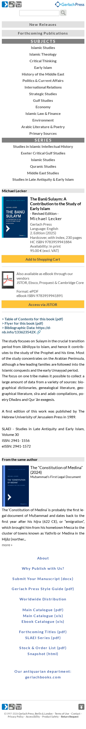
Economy (43, 107)
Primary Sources (43, 133)
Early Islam (43, 67)
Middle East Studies (43, 173)
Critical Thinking (43, 61)
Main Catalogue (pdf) (43, 610)
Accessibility (33, 716)
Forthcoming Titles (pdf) (43, 631)
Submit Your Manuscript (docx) (42, 578)
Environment (43, 120)
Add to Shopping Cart (42, 259)
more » (7, 545)
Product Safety (50, 716)
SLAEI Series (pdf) (43, 637)
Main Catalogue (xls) (43, 615)
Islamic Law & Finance (43, 113)
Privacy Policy (16, 716)
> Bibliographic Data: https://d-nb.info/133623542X (26, 329)
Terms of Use (62, 713)
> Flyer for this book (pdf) (22, 323)
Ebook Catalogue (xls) (43, 621)
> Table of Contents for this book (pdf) (32, 319)
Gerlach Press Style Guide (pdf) (43, 588)
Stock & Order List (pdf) (43, 647)
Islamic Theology (43, 54)
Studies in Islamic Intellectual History (43, 146)
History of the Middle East (43, 74)
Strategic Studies (43, 94)
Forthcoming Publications (43, 33)
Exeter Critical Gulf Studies (43, 153)
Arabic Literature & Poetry (43, 126)
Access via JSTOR (43, 304)
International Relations (43, 87)
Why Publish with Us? (43, 568)
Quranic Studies (43, 166)
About (43, 558)
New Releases (43, 24)
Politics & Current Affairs (43, 80)
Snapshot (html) (43, 653)
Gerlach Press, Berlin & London (36, 713)
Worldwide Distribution (43, 599)
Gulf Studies (43, 100)
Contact (75, 713)
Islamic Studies (43, 47)
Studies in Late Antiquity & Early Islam (43, 179)
